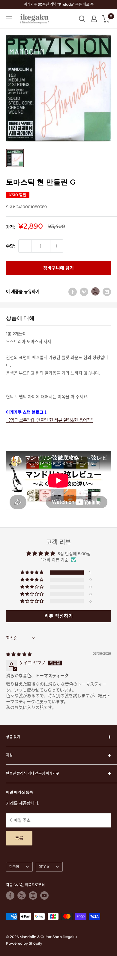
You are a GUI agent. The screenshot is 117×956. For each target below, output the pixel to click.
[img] (19, 654)
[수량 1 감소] (25, 246)
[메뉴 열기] (9, 18)
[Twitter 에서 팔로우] (21, 895)
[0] (106, 18)
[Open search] (82, 19)
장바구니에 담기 (58, 268)
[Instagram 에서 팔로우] (33, 895)
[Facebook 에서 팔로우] (10, 895)
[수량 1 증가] (56, 246)
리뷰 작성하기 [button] (58, 616)
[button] (32, 572)
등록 (19, 838)
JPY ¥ (44, 866)
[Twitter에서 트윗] (95, 291)
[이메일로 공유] (107, 291)
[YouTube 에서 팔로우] (44, 895)
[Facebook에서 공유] (72, 291)
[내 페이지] (94, 19)
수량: (10, 246)
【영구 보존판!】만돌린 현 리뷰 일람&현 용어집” (49, 420)
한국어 (14, 866)
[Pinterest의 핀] (84, 291)
